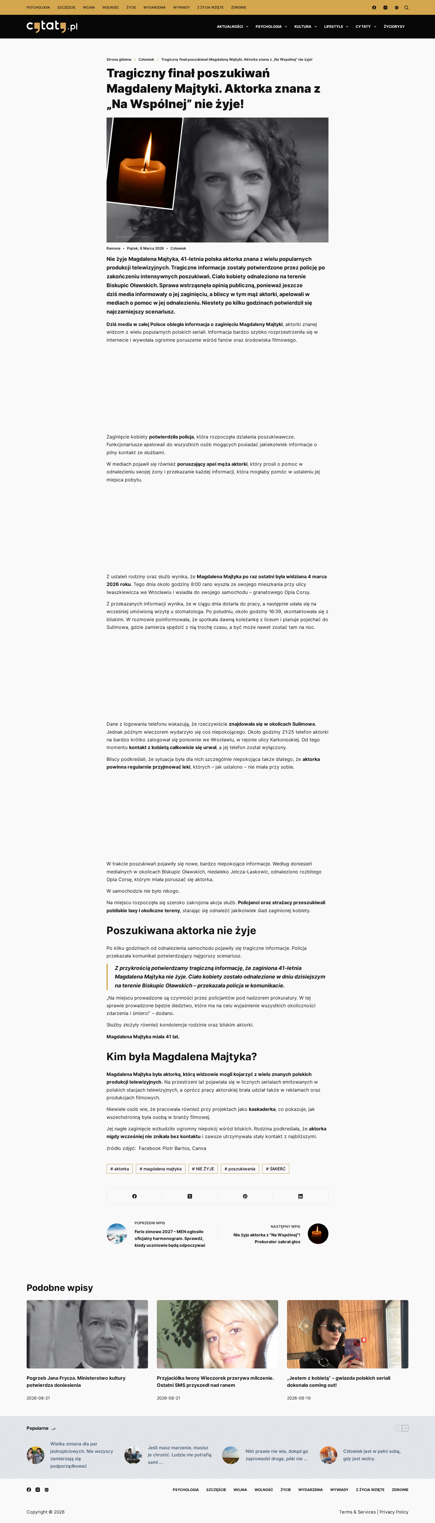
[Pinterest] (245, 1196)
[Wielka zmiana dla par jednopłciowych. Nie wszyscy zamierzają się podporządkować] (35, 1455)
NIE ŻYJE (203, 1168)
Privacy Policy (394, 1512)
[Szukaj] (406, 7)
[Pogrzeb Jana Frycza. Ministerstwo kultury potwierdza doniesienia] (87, 1334)
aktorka (119, 1168)
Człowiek (178, 248)
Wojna (89, 7)
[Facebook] (374, 7)
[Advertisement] (217, 389)
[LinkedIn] (300, 1196)
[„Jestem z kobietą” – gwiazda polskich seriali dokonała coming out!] (347, 1334)
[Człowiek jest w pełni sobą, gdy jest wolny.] (328, 1455)
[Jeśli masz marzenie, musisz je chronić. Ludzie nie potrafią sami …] (133, 1455)
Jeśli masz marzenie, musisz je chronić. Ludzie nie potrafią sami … (180, 1455)
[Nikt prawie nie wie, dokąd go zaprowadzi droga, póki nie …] (231, 1455)
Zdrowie (238, 7)
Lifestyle (333, 26)
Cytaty (363, 26)
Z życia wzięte (210, 7)
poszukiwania (240, 1168)
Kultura (302, 26)
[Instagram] (385, 7)
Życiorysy (394, 26)
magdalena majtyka (161, 1168)
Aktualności (230, 26)
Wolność (110, 7)
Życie (131, 7)
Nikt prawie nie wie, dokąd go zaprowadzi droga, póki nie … (277, 1454)
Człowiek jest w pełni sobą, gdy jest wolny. (372, 1454)
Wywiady (181, 7)
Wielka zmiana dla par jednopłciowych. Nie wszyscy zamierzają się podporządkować (81, 1455)
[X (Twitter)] (190, 1196)
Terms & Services (357, 1512)
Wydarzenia (155, 7)
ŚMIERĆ (276, 1168)
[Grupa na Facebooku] (397, 7)
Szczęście (66, 7)
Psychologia (38, 7)
